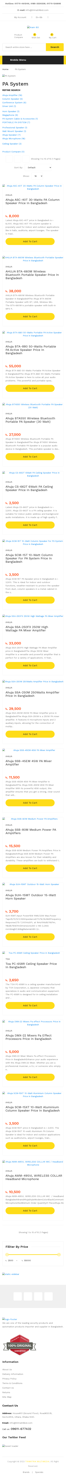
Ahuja (9, 195)
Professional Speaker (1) (14, 127)
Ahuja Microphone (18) (13, 138)
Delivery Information (12, 1374)
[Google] (28, 1296)
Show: (26, 176)
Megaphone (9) (10, 115)
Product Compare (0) (13, 151)
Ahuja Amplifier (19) (12, 95)
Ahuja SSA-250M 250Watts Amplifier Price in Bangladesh (32, 694)
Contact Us (8, 1388)
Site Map (7, 1397)
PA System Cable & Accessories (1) (20, 118)
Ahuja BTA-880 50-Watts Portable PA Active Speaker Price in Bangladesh (31, 350)
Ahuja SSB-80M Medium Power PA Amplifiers (31, 831)
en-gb (39, 17)
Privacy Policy (9, 1378)
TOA (8, 959)
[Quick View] (59, 186)
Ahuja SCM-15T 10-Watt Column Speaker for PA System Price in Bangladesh (29, 558)
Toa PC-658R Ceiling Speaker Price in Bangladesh (31, 965)
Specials (39, 1472)
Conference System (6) (14, 102)
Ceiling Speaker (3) (11, 143)
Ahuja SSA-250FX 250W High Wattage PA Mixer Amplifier (27, 628)
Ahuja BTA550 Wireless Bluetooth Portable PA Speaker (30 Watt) (30, 420)
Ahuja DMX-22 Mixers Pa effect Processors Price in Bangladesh (29, 1037)
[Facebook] (38, 1296)
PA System (20, 69)
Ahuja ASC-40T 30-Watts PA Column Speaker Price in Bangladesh (33, 201)
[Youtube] (48, 1296)
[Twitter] (18, 1296)
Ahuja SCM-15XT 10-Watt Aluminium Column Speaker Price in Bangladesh (33, 1108)
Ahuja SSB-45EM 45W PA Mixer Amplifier (29, 762)
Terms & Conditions (12, 1383)
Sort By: (18, 167)
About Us (7, 1369)
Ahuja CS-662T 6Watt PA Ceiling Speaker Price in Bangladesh (29, 488)
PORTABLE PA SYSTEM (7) (16, 122)
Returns (6, 1392)
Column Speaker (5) (12, 99)
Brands (26, 1472)
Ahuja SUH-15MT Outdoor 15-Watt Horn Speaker (31, 896)
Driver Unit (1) (9, 106)
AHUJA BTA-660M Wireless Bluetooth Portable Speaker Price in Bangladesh (32, 275)
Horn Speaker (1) (10, 111)
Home (5, 69)
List (26, 158)
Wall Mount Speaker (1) (14, 131)
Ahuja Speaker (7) (11, 135)
